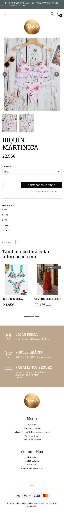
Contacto (32, 425)
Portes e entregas (32, 436)
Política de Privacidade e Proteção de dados (32, 432)
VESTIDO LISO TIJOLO (47, 298)
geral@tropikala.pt (32, 457)
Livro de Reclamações (32, 439)
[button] (5, 74)
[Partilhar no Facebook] (18, 242)
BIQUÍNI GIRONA (13, 298)
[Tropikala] (32, 26)
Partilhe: (7, 242)
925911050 (32, 464)
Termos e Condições (32, 428)
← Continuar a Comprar (45, 191)
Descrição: (8, 205)
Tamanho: (7, 166)
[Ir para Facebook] (32, 483)
